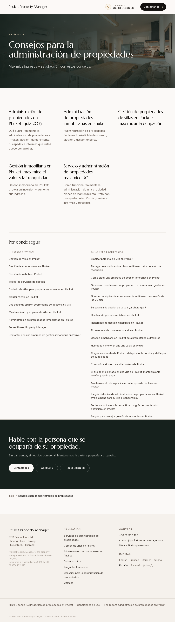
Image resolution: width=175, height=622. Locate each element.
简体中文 (148, 565)
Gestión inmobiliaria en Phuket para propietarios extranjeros (125, 338)
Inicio (12, 495)
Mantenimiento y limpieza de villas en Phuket (35, 312)
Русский (135, 565)
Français (134, 560)
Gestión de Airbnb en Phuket (25, 274)
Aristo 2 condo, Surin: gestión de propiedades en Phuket (41, 604)
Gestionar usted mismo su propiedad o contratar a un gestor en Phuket (128, 287)
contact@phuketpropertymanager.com (141, 540)
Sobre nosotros (73, 561)
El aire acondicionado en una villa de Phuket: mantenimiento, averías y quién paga (126, 373)
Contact (68, 582)
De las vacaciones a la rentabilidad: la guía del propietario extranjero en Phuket (124, 407)
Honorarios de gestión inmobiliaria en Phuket (117, 322)
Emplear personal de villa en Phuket (111, 258)
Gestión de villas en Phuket (24, 258)
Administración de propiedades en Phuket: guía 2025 (25, 117)
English (123, 560)
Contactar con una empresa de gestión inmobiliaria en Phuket (44, 335)
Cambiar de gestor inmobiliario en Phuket (115, 315)
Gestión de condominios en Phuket (29, 266)
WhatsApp (47, 467)
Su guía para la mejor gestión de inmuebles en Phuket (122, 416)
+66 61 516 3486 (75, 467)
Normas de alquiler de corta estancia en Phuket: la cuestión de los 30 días (127, 298)
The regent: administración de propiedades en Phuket (134, 604)
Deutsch (146, 560)
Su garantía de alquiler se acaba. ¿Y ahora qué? (118, 307)
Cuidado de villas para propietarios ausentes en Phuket (41, 289)
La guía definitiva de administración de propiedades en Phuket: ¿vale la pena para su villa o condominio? (127, 396)
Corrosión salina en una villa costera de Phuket (118, 364)
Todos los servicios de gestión (27, 281)
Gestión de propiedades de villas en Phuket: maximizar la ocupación (140, 117)
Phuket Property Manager (28, 7)
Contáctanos (21, 467)
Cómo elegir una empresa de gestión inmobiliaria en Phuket (125, 277)
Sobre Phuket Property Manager (28, 327)
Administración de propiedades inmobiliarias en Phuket (85, 117)
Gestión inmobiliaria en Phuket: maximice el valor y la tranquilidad (30, 171)
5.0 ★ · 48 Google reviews (134, 545)
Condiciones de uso (88, 604)
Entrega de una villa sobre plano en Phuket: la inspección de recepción (126, 268)
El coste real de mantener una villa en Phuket (117, 330)
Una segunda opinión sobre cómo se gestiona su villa (40, 304)
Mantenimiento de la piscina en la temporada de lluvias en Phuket (124, 384)
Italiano (158, 560)
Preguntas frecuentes (76, 567)
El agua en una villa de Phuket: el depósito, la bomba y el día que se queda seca (128, 355)
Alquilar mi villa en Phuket (23, 297)
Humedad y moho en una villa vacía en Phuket (117, 345)
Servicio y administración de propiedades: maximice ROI (86, 171)
